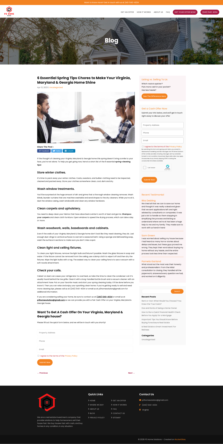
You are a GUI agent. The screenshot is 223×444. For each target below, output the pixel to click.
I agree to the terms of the (58, 356)
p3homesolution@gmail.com (51, 300)
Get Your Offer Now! (185, 12)
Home (92, 400)
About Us (158, 12)
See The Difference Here (154, 96)
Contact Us (119, 413)
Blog (92, 413)
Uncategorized (56, 87)
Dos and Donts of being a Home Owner (159, 308)
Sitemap (117, 418)
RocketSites (180, 439)
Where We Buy (97, 405)
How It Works (144, 12)
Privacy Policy (71, 356)
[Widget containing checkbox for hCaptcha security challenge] (156, 167)
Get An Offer (127, 12)
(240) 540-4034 (104, 296)
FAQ (168, 12)
